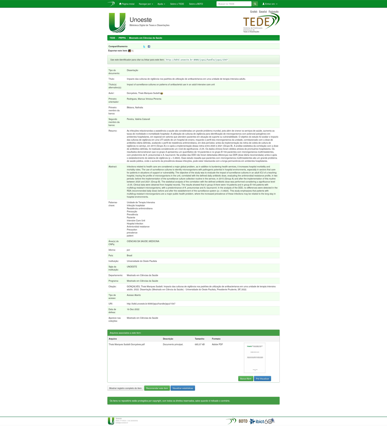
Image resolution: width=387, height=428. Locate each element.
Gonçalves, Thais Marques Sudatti (143, 92)
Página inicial (127, 3)
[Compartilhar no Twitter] (144, 46)
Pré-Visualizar (262, 378)
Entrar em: (270, 3)
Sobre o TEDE (177, 3)
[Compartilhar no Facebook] (150, 46)
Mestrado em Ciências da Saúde (145, 37)
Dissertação (132, 70)
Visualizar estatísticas (182, 388)
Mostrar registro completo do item (125, 388)
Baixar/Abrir (245, 378)
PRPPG (122, 37)
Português (273, 11)
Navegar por (145, 3)
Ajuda (161, 3)
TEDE (112, 37)
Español (263, 11)
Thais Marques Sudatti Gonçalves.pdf (127, 344)
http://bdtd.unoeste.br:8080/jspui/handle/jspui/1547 (151, 303)
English (253, 11)
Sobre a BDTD (196, 3)
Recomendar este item (157, 388)
